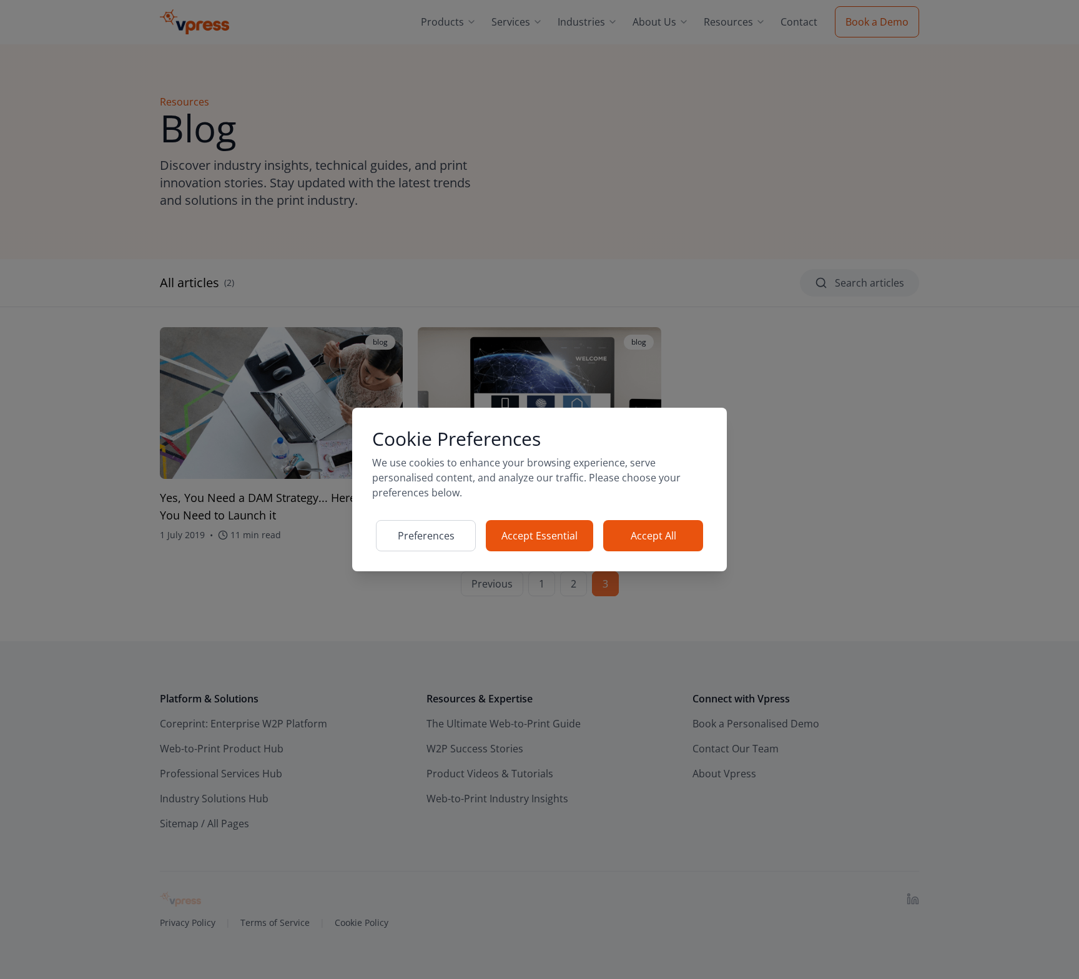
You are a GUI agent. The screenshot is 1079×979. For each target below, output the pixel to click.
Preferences (426, 536)
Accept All (653, 536)
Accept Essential (539, 536)
